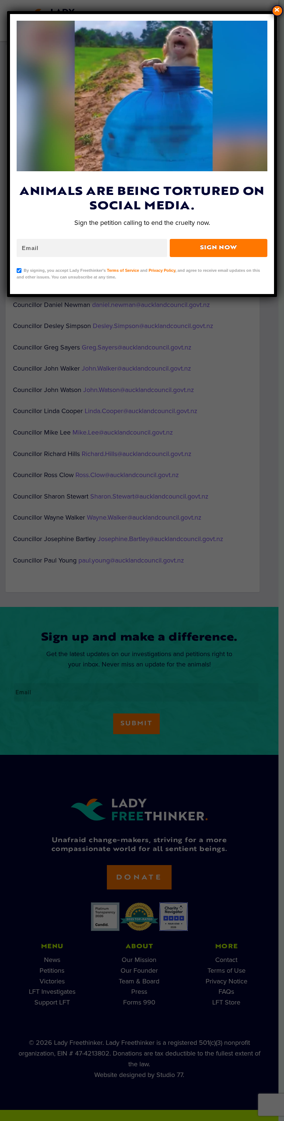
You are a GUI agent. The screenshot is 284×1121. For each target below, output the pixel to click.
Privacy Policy (162, 270)
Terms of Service (123, 270)
